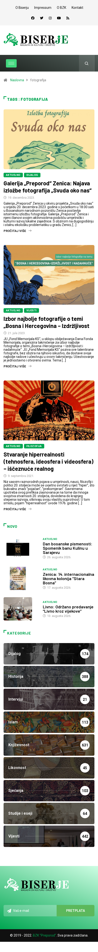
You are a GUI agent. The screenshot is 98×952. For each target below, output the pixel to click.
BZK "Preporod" (44, 935)
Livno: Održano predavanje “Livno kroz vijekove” (68, 609)
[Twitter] (41, 18)
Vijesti (31, 310)
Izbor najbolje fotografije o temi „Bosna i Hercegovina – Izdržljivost (46, 322)
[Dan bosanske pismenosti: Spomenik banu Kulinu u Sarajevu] (21, 548)
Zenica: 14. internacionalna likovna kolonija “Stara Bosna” (68, 578)
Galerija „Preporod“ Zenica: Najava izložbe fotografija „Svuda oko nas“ (48, 187)
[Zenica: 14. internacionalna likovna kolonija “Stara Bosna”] (21, 578)
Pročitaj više (15, 231)
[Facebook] (32, 18)
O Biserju (22, 8)
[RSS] (67, 18)
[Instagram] (50, 18)
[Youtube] (59, 18)
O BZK (61, 8)
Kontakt (77, 8)
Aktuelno (13, 175)
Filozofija (34, 446)
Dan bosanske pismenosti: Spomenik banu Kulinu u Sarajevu (67, 548)
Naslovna (17, 80)
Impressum (42, 8)
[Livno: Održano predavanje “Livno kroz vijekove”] (21, 608)
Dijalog (32, 175)
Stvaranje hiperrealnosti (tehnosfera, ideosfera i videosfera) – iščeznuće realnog (48, 461)
